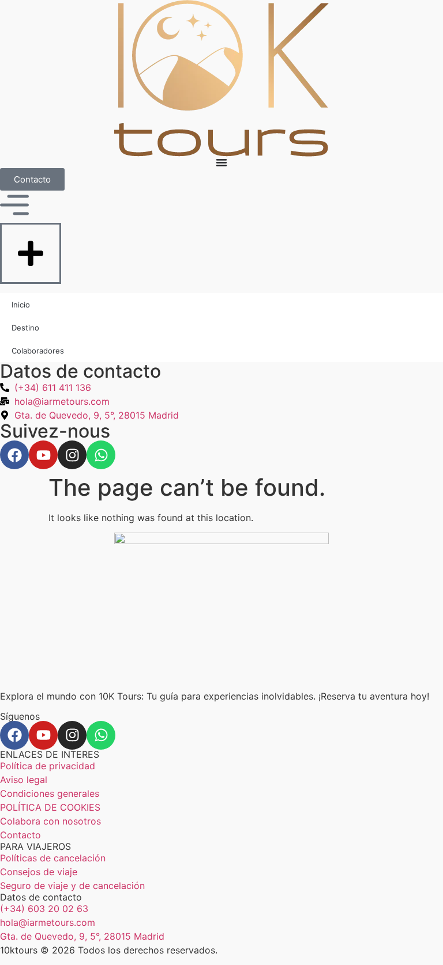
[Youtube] (43, 735)
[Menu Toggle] (221, 162)
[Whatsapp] (101, 735)
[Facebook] (14, 735)
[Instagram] (72, 735)
